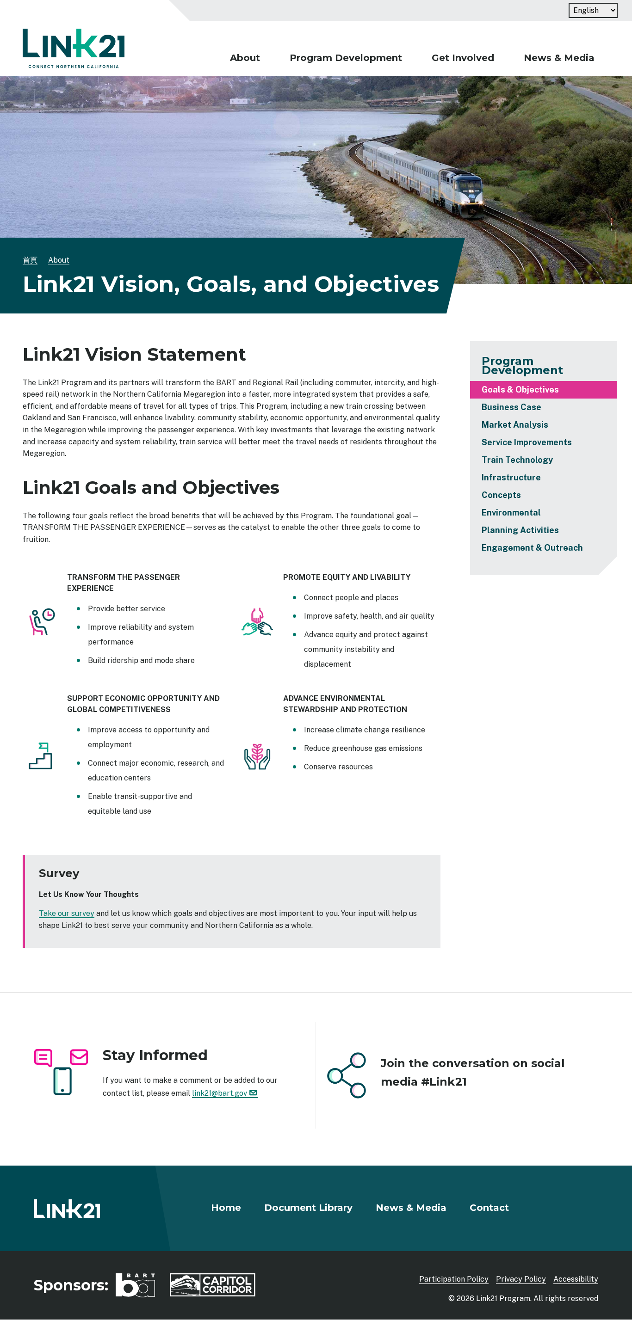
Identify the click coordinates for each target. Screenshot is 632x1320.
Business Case (511, 407)
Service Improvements (527, 442)
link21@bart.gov (219, 1093)
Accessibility (575, 1279)
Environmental (511, 512)
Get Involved (463, 57)
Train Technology (517, 460)
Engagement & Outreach (532, 548)
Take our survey (66, 913)
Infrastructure (511, 477)
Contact (489, 1207)
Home (226, 1207)
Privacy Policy (521, 1279)
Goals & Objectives (520, 389)
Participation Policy (454, 1279)
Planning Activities (520, 530)
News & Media (559, 57)
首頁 (30, 260)
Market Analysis (515, 425)
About (245, 57)
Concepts (501, 495)
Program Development (346, 57)
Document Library (308, 1207)
